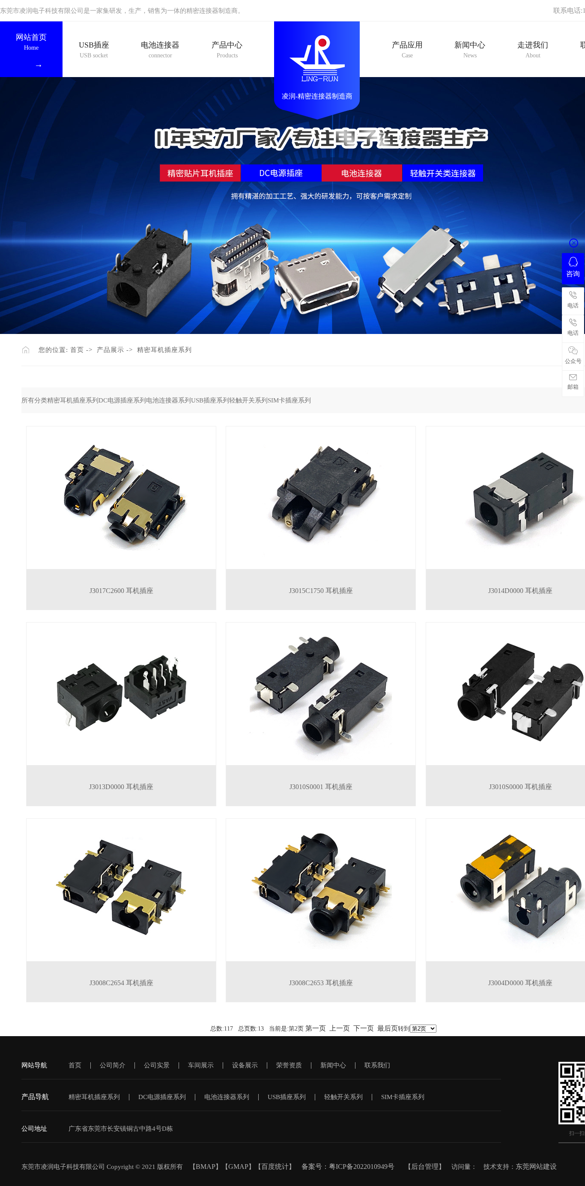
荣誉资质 (289, 1065)
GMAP (238, 1166)
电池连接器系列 (168, 400)
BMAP (205, 1166)
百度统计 (275, 1166)
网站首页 (31, 42)
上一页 (339, 1028)
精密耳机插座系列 (164, 349)
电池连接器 (160, 50)
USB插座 (94, 50)
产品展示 (110, 349)
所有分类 (34, 400)
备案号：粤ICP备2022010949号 (352, 1166)
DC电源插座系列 (122, 400)
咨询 (573, 273)
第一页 (315, 1028)
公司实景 (157, 1065)
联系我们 (377, 1065)
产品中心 (227, 50)
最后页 (387, 1028)
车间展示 (201, 1065)
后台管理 (425, 1166)
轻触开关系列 (248, 400)
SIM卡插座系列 (289, 400)
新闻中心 (469, 50)
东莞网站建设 (536, 1166)
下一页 (363, 1028)
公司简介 (112, 1065)
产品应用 (407, 50)
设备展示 (245, 1065)
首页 (77, 349)
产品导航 (35, 1096)
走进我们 (532, 45)
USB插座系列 (210, 400)
